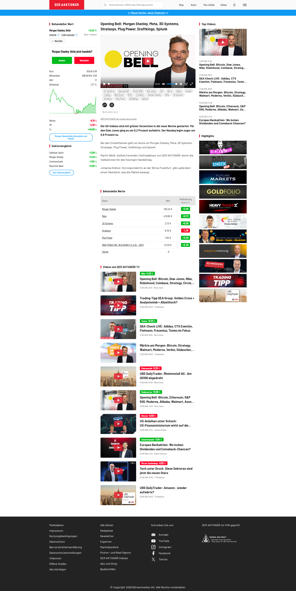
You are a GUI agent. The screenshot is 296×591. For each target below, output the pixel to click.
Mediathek (106, 530)
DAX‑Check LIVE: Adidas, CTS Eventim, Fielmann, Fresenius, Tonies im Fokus (222, 80)
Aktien (179, 90)
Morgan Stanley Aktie (60, 30)
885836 (53, 34)
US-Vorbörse (109, 90)
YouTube (164, 540)
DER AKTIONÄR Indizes (114, 558)
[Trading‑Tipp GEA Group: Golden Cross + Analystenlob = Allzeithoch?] (148, 305)
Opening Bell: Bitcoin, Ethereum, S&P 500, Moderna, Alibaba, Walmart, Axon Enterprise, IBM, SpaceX (222, 108)
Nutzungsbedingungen (63, 536)
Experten (106, 541)
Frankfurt (140, 94)
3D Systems (178, 94)
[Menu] (244, 5)
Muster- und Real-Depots (115, 552)
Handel (189, 90)
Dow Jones (151, 90)
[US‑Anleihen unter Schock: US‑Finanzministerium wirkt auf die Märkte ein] (148, 424)
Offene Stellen (58, 563)
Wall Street (119, 94)
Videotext (55, 558)
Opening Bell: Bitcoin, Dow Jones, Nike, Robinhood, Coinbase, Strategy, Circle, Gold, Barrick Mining (222, 66)
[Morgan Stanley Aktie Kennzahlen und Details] (73, 101)
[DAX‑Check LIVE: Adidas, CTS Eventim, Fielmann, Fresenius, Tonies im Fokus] (148, 329)
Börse (169, 90)
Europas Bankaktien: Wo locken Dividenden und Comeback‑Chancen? (222, 122)
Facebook (165, 553)
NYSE (130, 94)
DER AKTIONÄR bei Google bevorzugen (119, 119)
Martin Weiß (138, 90)
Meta (167, 94)
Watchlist (58, 40)
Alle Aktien (106, 525)
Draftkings (133, 98)
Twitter (163, 559)
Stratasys (108, 98)
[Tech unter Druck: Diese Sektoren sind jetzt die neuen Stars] (148, 471)
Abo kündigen (57, 569)
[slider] (131, 83)
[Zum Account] (193, 5)
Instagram (165, 547)
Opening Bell (124, 90)
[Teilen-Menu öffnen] (104, 105)
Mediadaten (56, 525)
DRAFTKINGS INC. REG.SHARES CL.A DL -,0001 (123, 245)
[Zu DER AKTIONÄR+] (208, 5)
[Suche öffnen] (105, 4)
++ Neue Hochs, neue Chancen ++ (148, 12)
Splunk (145, 98)
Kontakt (164, 534)
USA (161, 90)
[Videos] (223, 5)
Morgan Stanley (154, 94)
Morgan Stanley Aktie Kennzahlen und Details (71, 137)
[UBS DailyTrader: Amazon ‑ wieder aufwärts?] (148, 495)
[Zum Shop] (181, 5)
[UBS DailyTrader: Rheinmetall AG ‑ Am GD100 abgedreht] (148, 376)
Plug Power (120, 98)
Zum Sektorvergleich (62, 172)
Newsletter (107, 536)
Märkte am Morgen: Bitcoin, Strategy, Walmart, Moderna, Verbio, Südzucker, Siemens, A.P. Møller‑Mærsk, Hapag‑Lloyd (222, 94)
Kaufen (62, 60)
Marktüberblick (109, 547)
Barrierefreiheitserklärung (65, 547)
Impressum (56, 530)
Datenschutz (57, 541)
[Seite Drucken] (111, 105)
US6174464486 (68, 34)
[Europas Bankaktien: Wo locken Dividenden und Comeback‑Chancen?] (148, 448)
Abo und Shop (108, 563)
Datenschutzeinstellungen (65, 552)
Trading (107, 94)
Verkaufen (84, 60)
